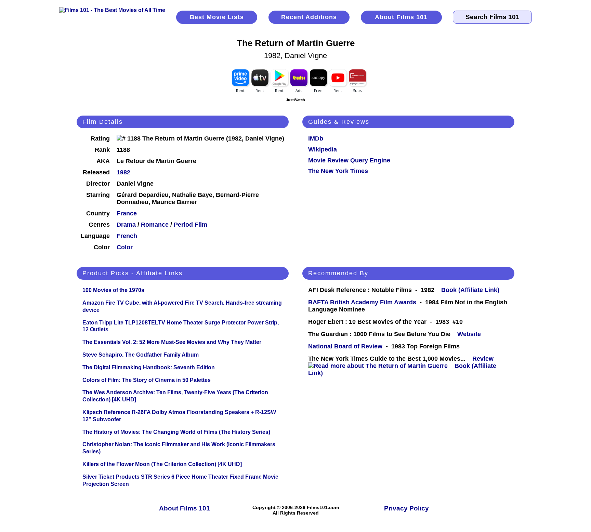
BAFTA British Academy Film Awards (362, 302)
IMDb (315, 138)
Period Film (190, 224)
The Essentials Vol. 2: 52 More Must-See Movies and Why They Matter (171, 342)
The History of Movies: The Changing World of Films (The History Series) (176, 432)
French (127, 235)
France (127, 213)
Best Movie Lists (217, 17)
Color (125, 247)
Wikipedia (322, 149)
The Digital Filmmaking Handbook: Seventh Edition (148, 367)
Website (469, 334)
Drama (126, 224)
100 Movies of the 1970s (113, 290)
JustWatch (295, 100)
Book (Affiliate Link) (470, 290)
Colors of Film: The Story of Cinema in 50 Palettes (146, 380)
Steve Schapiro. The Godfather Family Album (140, 355)
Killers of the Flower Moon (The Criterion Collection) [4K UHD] (162, 464)
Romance (155, 224)
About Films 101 (401, 17)
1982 (123, 172)
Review (484, 358)
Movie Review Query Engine (349, 160)
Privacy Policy (406, 508)
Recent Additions (309, 17)
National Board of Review (345, 346)
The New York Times (338, 171)
